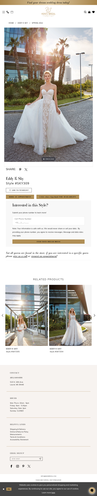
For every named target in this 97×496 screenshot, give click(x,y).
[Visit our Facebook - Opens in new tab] (11, 466)
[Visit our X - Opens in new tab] (29, 466)
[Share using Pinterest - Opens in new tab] (20, 169)
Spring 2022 (37, 23)
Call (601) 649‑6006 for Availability (58, 197)
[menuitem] (4, 12)
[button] (4, 12)
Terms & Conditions (17, 437)
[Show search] (85, 12)
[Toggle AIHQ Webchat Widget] (92, 490)
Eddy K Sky (23, 23)
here (53, 493)
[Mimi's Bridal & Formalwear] (49, 12)
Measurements (16, 434)
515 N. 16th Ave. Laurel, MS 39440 (17, 383)
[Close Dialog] (3, 489)
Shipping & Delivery (18, 429)
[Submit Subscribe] (40, 459)
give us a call (20, 256)
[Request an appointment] (12, 12)
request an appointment (44, 256)
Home (11, 23)
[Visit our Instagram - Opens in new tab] (17, 466)
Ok (9, 489)
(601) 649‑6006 (16, 378)
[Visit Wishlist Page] (93, 12)
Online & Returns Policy (19, 432)
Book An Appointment (20, 197)
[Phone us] (8, 12)
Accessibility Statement (19, 440)
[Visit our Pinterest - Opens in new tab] (23, 466)
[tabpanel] (48, 95)
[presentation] (35, 315)
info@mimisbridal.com (48, 476)
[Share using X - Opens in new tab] (26, 169)
